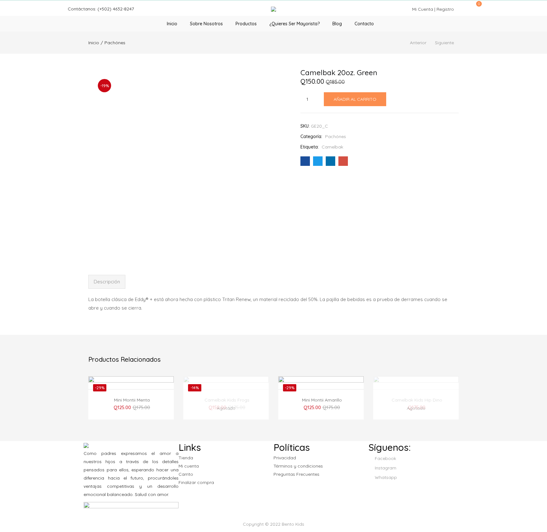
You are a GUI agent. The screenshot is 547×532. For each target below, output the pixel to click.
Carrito (186, 474)
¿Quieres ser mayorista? (294, 24)
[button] (476, 7)
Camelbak (332, 147)
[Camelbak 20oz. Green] (305, 161)
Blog (337, 24)
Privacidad (285, 458)
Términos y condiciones (298, 466)
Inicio (172, 24)
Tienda (186, 458)
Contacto (364, 24)
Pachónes (114, 42)
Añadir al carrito (355, 99)
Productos (246, 24)
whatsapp (385, 477)
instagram (385, 468)
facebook (385, 458)
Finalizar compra (196, 482)
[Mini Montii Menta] (131, 407)
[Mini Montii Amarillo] (321, 407)
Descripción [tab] (107, 282)
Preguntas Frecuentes (296, 474)
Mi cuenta (189, 466)
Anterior (418, 42)
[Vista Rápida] (143, 385)
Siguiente (444, 42)
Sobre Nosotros (206, 24)
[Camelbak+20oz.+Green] (318, 161)
